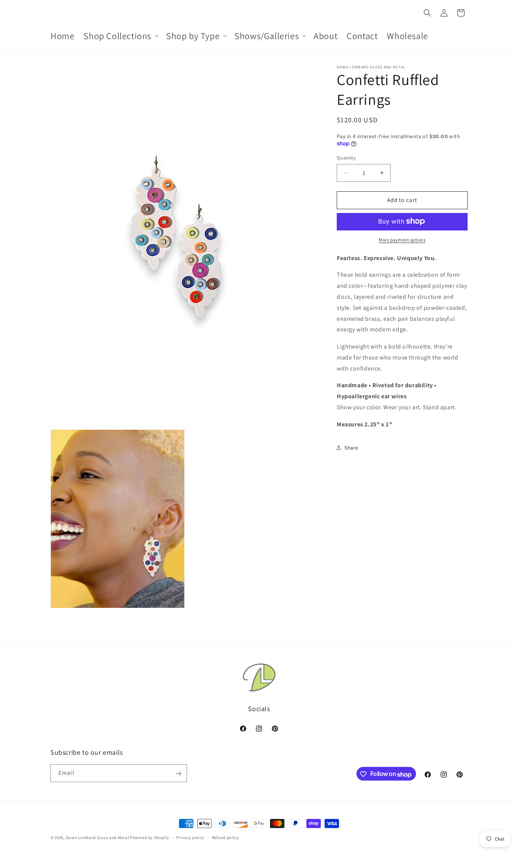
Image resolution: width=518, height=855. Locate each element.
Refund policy (225, 837)
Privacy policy (190, 837)
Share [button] (351, 447)
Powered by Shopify (149, 837)
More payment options (402, 239)
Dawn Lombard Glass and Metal (97, 837)
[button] (120, 35)
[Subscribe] (178, 773)
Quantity (346, 158)
